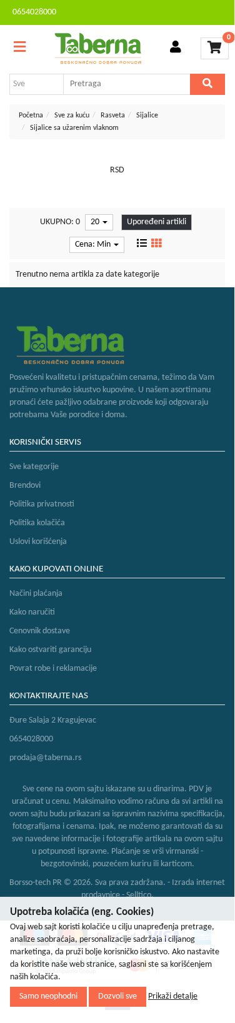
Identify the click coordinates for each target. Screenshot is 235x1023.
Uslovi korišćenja (38, 541)
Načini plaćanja (35, 593)
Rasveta (113, 115)
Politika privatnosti (41, 504)
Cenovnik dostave (39, 631)
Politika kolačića (37, 523)
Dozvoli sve (117, 996)
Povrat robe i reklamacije (53, 668)
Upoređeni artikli (156, 222)
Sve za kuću (71, 115)
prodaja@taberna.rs (45, 758)
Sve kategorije (34, 467)
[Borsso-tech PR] (98, 48)
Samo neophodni (48, 996)
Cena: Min (93, 244)
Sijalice (147, 115)
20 (96, 222)
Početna (31, 115)
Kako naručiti (32, 612)
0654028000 (34, 12)
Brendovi (25, 485)
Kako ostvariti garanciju (50, 650)
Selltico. (140, 895)
